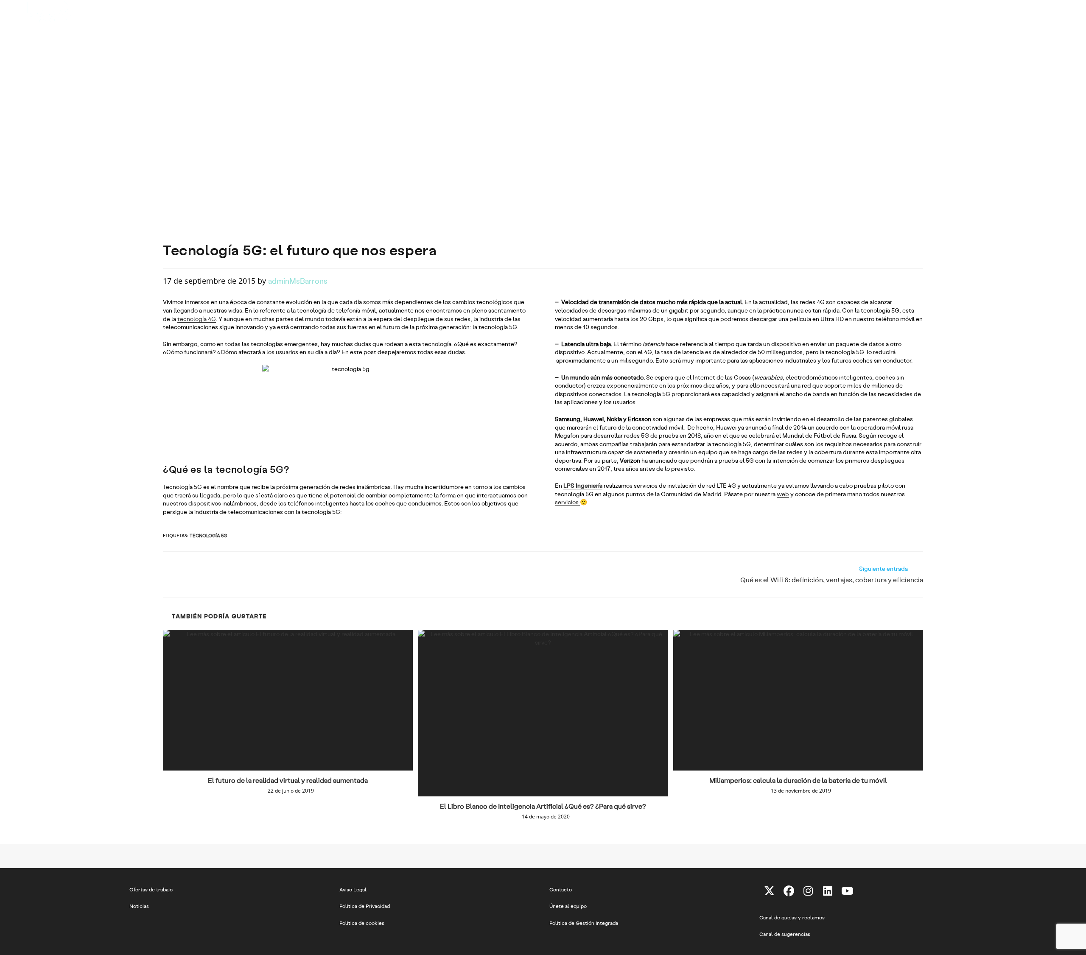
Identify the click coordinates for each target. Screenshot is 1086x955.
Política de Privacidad (364, 905)
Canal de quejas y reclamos (792, 917)
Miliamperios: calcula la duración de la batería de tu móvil (798, 780)
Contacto (560, 889)
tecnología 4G (196, 319)
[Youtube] (847, 890)
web (783, 494)
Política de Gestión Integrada (583, 922)
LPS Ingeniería (582, 485)
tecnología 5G (208, 535)
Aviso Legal (353, 889)
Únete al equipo (568, 905)
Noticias (139, 905)
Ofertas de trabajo (151, 889)
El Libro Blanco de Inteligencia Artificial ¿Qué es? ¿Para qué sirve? (543, 805)
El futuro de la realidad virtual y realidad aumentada (288, 780)
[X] (769, 890)
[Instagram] (808, 890)
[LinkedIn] (827, 890)
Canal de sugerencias (784, 933)
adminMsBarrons (297, 280)
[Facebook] (788, 890)
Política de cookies (361, 922)
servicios (567, 502)
